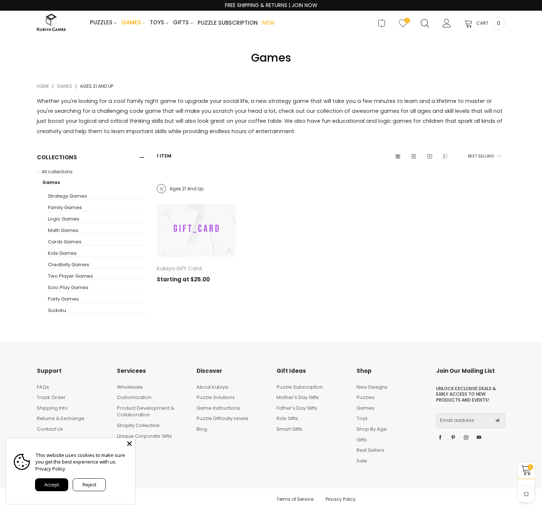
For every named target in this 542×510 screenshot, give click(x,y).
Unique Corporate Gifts (144, 436)
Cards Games (64, 242)
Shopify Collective (138, 425)
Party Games (63, 299)
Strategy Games (67, 196)
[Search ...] (425, 23)
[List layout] (445, 156)
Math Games (63, 230)
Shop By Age (372, 429)
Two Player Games (70, 276)
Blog (202, 429)
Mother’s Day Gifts (298, 397)
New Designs (372, 387)
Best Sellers (370, 450)
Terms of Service (295, 499)
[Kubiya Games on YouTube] (479, 438)
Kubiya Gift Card (179, 268)
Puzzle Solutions (216, 397)
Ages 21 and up (187, 188)
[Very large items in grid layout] (429, 156)
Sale (362, 460)
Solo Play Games (68, 287)
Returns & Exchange (60, 418)
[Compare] (381, 23)
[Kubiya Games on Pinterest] (453, 438)
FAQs (43, 387)
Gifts (181, 22)
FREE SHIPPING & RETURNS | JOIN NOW (271, 5)
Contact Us (50, 429)
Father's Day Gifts (297, 408)
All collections (57, 172)
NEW (268, 23)
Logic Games (63, 219)
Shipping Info (52, 408)
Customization (134, 397)
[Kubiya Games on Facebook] (440, 438)
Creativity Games (68, 264)
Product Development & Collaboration (145, 412)
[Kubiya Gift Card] (196, 230)
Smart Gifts (289, 429)
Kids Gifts (287, 418)
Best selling (481, 156)
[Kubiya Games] (51, 22)
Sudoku (57, 310)
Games (131, 22)
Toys (158, 22)
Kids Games (62, 253)
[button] (497, 420)
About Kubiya (212, 387)
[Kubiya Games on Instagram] (466, 438)
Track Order (51, 397)
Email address (457, 420)
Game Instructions (218, 408)
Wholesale (130, 387)
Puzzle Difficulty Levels (223, 418)
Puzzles (102, 22)
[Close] (129, 443)
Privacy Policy (341, 499)
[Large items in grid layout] (413, 156)
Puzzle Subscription (228, 23)
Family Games (65, 207)
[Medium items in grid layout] (398, 156)
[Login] (446, 23)
